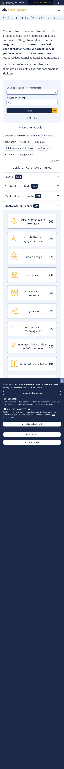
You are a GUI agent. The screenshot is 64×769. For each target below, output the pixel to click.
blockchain (10, 141)
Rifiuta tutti (32, 434)
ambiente (43, 148)
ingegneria (25, 154)
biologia (29, 148)
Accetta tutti (32, 442)
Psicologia (39, 141)
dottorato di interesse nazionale (22, 135)
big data (48, 135)
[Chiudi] (62, 380)
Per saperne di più (45, 404)
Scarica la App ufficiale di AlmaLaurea (15, 2)
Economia (10, 154)
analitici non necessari (18, 409)
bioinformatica (13, 148)
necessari (12, 398)
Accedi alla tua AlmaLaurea (42, 3)
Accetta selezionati (32, 424)
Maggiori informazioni (32, 392)
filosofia (24, 141)
